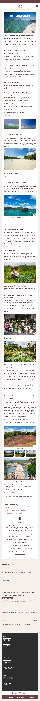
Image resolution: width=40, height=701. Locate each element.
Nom (3, 575)
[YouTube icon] (24, 554)
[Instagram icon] (20, 554)
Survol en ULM (5, 684)
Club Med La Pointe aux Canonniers (9, 667)
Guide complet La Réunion (7, 677)
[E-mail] (37, 1)
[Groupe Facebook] (27, 693)
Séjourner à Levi (5, 648)
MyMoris (28, 306)
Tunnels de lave (5, 685)
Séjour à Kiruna (5, 646)
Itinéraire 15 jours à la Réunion (8, 678)
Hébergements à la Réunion (7, 686)
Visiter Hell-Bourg (6, 680)
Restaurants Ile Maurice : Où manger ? (14, 513)
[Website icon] (18, 554)
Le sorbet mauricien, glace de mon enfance (16, 510)
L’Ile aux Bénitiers (10, 223)
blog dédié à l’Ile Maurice (25, 498)
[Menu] (37, 6)
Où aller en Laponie (6, 639)
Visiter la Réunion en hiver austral (8, 688)
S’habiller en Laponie (6, 641)
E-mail (15, 575)
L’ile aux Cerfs (9, 176)
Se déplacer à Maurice (7, 660)
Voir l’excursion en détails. (9, 492)
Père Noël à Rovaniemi (7, 645)
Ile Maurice (21, 38)
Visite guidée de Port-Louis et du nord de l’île (19, 370)
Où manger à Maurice (6, 664)
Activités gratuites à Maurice (8, 662)
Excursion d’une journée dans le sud (21, 286)
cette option (18, 384)
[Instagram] (34, 1)
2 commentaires (27, 38)
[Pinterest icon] (22, 554)
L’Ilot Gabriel (9, 115)
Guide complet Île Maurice (7, 657)
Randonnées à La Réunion (7, 679)
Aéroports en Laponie (6, 640)
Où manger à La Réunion (7, 683)
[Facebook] (16, 693)
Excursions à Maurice (6, 661)
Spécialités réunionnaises (7, 682)
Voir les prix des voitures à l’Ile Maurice (15, 76)
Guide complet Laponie (7, 638)
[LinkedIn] (20, 693)
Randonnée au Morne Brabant (12, 512)
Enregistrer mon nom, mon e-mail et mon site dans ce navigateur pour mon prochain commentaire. (19, 592)
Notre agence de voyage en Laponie (9, 650)
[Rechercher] (2, 1)
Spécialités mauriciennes (7, 663)
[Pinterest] (24, 693)
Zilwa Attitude (5, 666)
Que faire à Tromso (6, 647)
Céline (3, 607)
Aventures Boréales (15, 549)
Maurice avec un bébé (7, 668)
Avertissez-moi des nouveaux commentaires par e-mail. (14, 595)
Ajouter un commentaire (6, 580)
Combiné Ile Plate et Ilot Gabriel (13, 116)
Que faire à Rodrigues (6, 669)
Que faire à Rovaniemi (6, 644)
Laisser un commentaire (7, 598)
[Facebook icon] (16, 554)
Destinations (16, 38)
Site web (28, 575)
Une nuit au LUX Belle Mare (12, 509)
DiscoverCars (11, 71)
